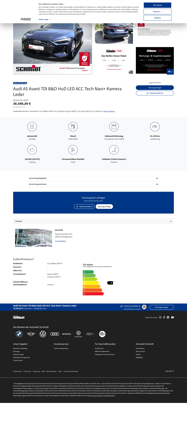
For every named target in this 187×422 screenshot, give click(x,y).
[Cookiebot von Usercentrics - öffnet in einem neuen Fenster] (25, 19)
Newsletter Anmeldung (20, 348)
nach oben (168, 371)
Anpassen (156, 11)
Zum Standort (60, 241)
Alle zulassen (157, 5)
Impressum (36, 371)
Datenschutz (17, 371)
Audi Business (99, 348)
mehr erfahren (109, 111)
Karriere (138, 354)
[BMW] (19, 334)
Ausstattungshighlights (38, 178)
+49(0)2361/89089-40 (156, 93)
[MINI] (31, 334)
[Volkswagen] (43, 334)
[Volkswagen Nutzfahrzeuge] (78, 334)
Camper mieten (17, 360)
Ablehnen (157, 18)
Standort (18, 221)
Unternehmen (140, 348)
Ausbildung (139, 357)
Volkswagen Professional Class (104, 354)
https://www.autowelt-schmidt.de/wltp (101, 396)
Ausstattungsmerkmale (38, 184)
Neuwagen (16, 351)
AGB (43, 371)
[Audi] (55, 334)
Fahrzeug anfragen (154, 88)
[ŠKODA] (67, 334)
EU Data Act (27, 371)
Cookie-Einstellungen (71, 371)
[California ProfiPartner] (90, 334)
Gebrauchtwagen (18, 354)
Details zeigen (43, 19)
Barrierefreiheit (51, 371)
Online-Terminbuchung (61, 348)
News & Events (140, 351)
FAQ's (60, 371)
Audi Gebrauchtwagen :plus (21, 357)
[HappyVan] (102, 334)
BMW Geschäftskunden (102, 351)
